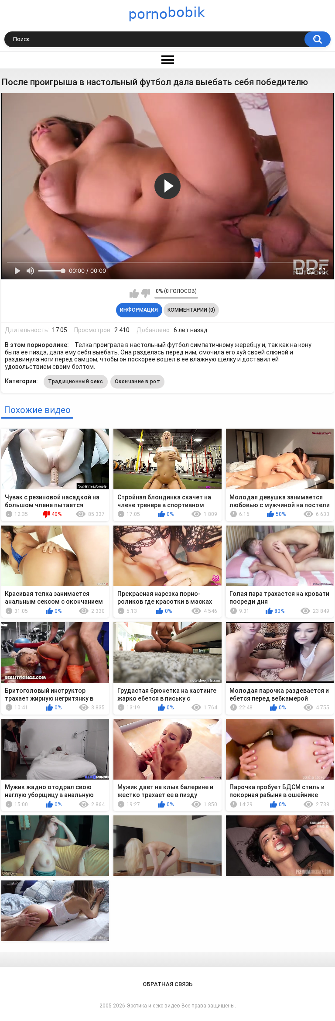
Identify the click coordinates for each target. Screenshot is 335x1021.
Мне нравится (134, 293)
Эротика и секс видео (153, 1006)
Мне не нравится (145, 293)
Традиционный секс (75, 381)
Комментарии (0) (191, 310)
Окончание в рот (138, 381)
